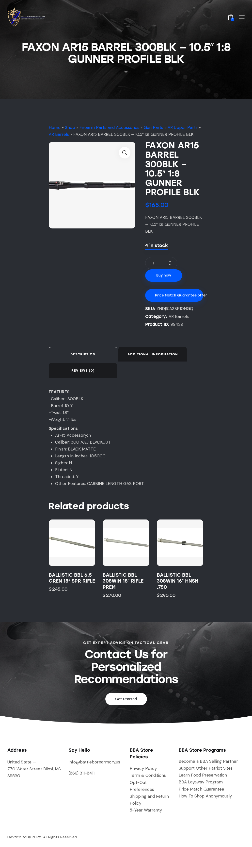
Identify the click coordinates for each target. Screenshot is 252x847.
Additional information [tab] (152, 354)
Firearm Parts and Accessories (109, 127)
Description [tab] (82, 354)
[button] (124, 152)
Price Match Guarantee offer (179, 295)
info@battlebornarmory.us (94, 762)
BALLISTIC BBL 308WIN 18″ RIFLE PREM (123, 581)
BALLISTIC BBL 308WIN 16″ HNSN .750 (177, 581)
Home (55, 127)
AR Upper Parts (183, 127)
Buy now (163, 275)
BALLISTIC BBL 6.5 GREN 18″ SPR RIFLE (72, 578)
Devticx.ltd (17, 837)
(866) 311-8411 (81, 773)
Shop (70, 127)
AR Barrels (59, 134)
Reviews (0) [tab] (83, 370)
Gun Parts (153, 127)
